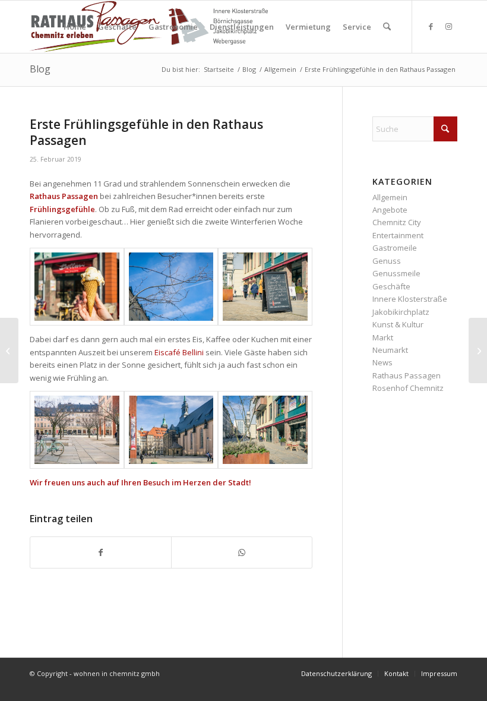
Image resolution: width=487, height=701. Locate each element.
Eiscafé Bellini (179, 352)
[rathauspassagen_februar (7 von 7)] (265, 430)
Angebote (389, 209)
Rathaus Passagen (406, 375)
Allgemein (389, 197)
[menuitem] (75, 27)
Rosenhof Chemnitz (408, 388)
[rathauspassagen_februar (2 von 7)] (171, 287)
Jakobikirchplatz (400, 312)
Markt (382, 337)
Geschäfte (391, 286)
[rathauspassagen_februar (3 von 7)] (265, 287)
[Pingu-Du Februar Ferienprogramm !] (9, 350)
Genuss (386, 260)
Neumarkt (390, 350)
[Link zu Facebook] (430, 26)
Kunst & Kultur (397, 324)
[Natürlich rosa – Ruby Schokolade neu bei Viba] (478, 350)
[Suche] (387, 27)
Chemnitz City (396, 222)
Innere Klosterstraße (409, 298)
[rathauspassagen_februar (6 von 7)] (77, 287)
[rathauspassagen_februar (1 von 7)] (171, 430)
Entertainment (397, 235)
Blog (40, 68)
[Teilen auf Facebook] (100, 552)
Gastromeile (394, 247)
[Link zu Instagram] (448, 26)
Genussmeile (396, 273)
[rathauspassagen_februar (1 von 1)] (77, 430)
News (382, 362)
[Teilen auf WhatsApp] (242, 552)
